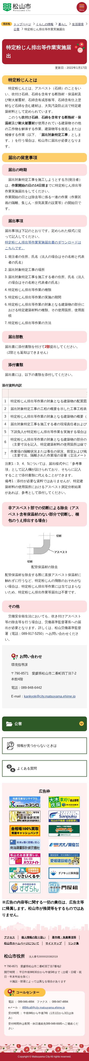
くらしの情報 (44, 24)
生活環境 (78, 24)
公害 (16, 29)
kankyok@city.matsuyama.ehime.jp (50, 696)
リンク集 (73, 943)
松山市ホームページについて (21, 943)
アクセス (9, 937)
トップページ (22, 24)
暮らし (62, 24)
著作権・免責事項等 (64, 937)
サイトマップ (54, 943)
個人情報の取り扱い (33, 937)
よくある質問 (27, 768)
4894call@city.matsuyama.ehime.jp (43, 1007)
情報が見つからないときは (37, 745)
